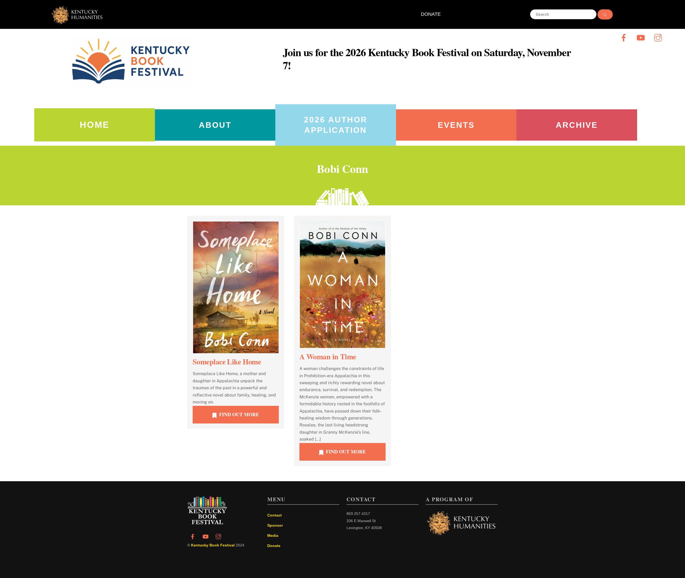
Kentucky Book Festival (213, 545)
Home (94, 125)
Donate (273, 546)
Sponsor (275, 525)
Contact (274, 515)
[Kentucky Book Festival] (207, 522)
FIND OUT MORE (239, 414)
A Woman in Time (327, 356)
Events (456, 125)
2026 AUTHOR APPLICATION (335, 124)
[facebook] (624, 37)
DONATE (431, 14)
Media (272, 535)
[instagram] (659, 37)
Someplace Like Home (227, 361)
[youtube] (641, 37)
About (215, 125)
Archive (577, 125)
